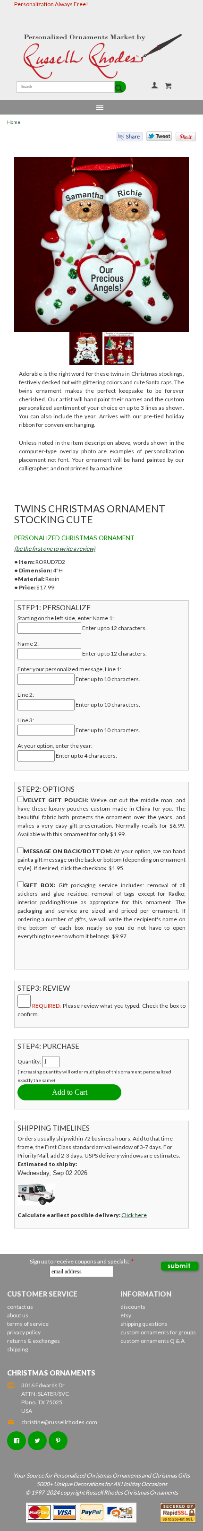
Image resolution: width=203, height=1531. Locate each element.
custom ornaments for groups (158, 1332)
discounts (132, 1306)
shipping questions (144, 1323)
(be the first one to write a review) (54, 548)
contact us (20, 1306)
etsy (125, 1315)
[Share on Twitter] (155, 138)
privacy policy (24, 1332)
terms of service (28, 1323)
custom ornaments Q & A (152, 1340)
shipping (17, 1349)
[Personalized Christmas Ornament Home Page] (101, 56)
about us (17, 1315)
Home (13, 122)
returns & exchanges (33, 1340)
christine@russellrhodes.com (59, 1422)
